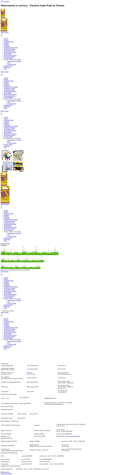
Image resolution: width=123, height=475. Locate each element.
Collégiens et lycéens (9, 49)
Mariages (6, 44)
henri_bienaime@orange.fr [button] (73, 436)
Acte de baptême (8, 58)
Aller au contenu (5, 1)
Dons (5, 69)
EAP (8, 63)
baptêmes (6, 43)
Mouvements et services (10, 55)
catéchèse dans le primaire (11, 47)
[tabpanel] (61, 244)
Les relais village (11, 64)
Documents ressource (9, 56)
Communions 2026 (9, 50)
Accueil (6, 38)
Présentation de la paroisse (14, 61)
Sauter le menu (5, 32)
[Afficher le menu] (1, 34)
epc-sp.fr (29, 372)
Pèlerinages (7, 67)
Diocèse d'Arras (8, 66)
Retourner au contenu (6, 473)
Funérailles (7, 46)
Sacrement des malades (10, 52)
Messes (6, 40)
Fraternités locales (8, 41)
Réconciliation (8, 53)
